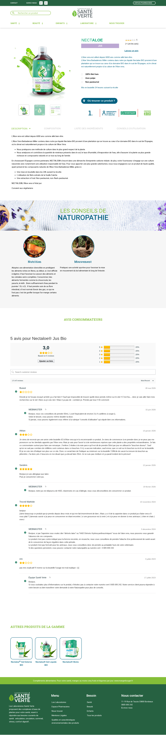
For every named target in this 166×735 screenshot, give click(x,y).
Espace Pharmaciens (61, 706)
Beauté (36, 23)
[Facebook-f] (41, 3)
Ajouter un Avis (46, 361)
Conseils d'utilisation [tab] (131, 128)
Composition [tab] (52, 128)
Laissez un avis (131, 51)
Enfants (60, 23)
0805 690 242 (127, 705)
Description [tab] (19, 128)
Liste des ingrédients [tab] (88, 128)
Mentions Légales (59, 715)
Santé (14, 23)
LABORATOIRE (87, 23)
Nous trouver (116, 23)
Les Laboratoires (59, 702)
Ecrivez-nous (127, 708)
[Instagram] (46, 3)
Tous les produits (94, 715)
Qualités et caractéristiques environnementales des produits (65, 721)
